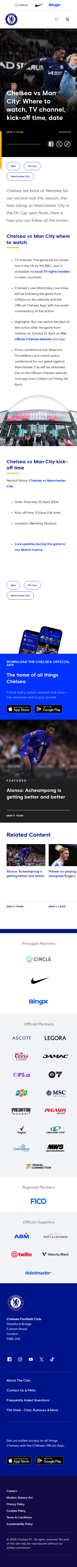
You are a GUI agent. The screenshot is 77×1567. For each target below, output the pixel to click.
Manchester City (20, 176)
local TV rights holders (52, 271)
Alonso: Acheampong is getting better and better (26, 874)
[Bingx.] (54, 5)
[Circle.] (22, 5)
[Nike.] (38, 5)
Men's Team (15, 132)
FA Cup (32, 166)
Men (13, 166)
